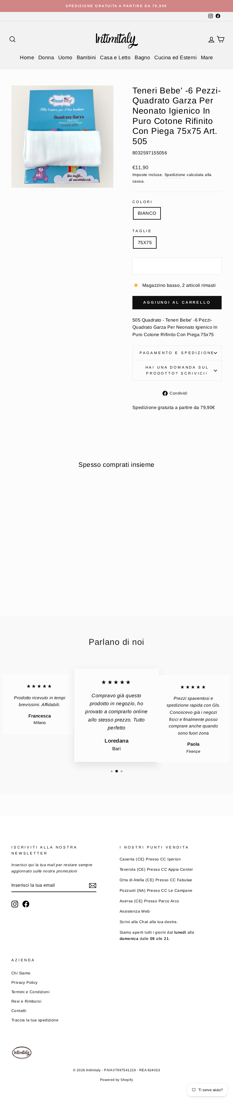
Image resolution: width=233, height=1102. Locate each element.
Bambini (86, 57)
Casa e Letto (115, 57)
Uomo (65, 57)
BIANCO (147, 213)
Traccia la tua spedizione (35, 1020)
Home (27, 57)
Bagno (142, 57)
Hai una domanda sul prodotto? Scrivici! (177, 370)
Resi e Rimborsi (26, 1001)
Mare (207, 57)
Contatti (18, 1011)
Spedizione (175, 175)
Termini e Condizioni (30, 992)
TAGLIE (142, 231)
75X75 (145, 242)
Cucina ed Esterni (175, 57)
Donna (46, 57)
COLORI (142, 202)
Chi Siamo (21, 973)
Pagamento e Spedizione (177, 353)
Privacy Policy (24, 982)
